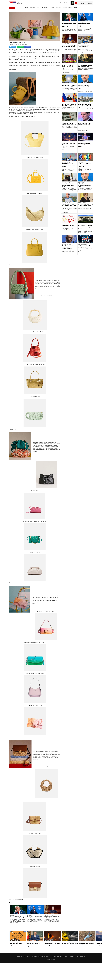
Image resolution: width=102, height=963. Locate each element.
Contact (28, 956)
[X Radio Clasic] (62, 3)
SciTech (65, 7)
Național (32, 7)
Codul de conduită (55, 956)
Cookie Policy (83, 956)
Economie (45, 7)
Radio (75, 7)
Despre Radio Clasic (21, 956)
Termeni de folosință (73, 956)
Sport (70, 7)
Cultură (51, 7)
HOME (26, 7)
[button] (81, 3)
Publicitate (34, 956)
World (38, 7)
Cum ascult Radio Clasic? (43, 956)
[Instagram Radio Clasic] (64, 3)
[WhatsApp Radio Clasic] (66, 3)
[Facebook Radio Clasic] (60, 3)
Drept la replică (63, 956)
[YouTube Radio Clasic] (68, 3)
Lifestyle (58, 7)
